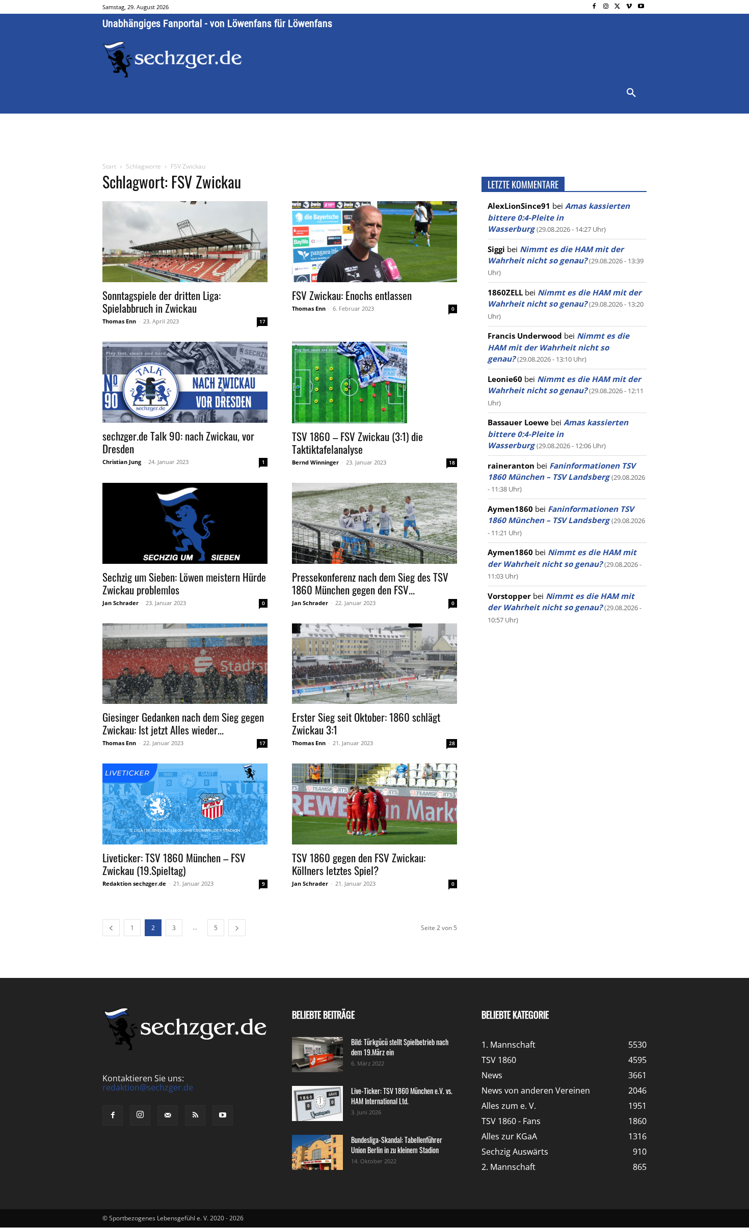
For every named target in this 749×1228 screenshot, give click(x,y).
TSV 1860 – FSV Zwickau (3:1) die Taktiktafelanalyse (357, 442)
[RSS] (195, 1115)
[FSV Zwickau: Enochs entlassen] (374, 241)
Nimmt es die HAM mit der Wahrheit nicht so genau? (558, 347)
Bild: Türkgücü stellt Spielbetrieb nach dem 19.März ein (399, 1046)
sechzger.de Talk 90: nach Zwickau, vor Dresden (178, 442)
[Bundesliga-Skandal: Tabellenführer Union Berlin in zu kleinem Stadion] (317, 1152)
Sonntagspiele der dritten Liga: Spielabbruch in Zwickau (161, 301)
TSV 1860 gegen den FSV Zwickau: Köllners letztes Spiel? (358, 864)
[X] (618, 7)
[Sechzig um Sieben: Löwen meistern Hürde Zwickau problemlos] (185, 523)
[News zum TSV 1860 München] (172, 59)
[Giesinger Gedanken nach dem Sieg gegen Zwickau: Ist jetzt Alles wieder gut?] (185, 663)
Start (109, 166)
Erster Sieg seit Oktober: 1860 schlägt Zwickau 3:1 (366, 723)
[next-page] (237, 927)
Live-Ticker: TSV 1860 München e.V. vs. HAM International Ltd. (401, 1095)
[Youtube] (641, 7)
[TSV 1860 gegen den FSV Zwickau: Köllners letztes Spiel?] (374, 803)
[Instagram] (606, 7)
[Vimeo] (629, 7)
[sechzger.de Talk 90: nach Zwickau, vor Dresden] (185, 382)
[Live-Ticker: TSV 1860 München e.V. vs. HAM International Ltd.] (317, 1103)
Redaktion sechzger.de (134, 883)
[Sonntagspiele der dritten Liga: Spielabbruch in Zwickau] (185, 241)
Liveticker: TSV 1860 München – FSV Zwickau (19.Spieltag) (174, 864)
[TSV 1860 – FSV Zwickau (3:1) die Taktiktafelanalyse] (374, 382)
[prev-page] (111, 927)
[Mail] (167, 1115)
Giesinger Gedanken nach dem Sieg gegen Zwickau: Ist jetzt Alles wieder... (183, 723)
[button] (631, 93)
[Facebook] (594, 7)
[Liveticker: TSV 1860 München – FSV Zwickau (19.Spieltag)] (185, 803)
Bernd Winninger (315, 462)
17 (262, 321)
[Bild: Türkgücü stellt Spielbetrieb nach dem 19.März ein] (317, 1054)
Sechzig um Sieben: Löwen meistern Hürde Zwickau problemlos (184, 583)
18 (452, 462)
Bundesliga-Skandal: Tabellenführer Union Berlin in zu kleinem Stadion (396, 1144)
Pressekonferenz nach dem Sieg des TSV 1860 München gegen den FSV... (370, 583)
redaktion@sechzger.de (147, 1087)
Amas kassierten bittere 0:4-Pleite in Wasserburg (559, 217)
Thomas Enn (119, 321)
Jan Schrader (120, 603)
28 (452, 743)
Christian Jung (121, 462)
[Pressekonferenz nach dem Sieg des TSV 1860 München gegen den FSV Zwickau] (374, 523)
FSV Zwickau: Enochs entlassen (352, 295)
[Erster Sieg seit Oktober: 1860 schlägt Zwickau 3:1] (374, 663)
